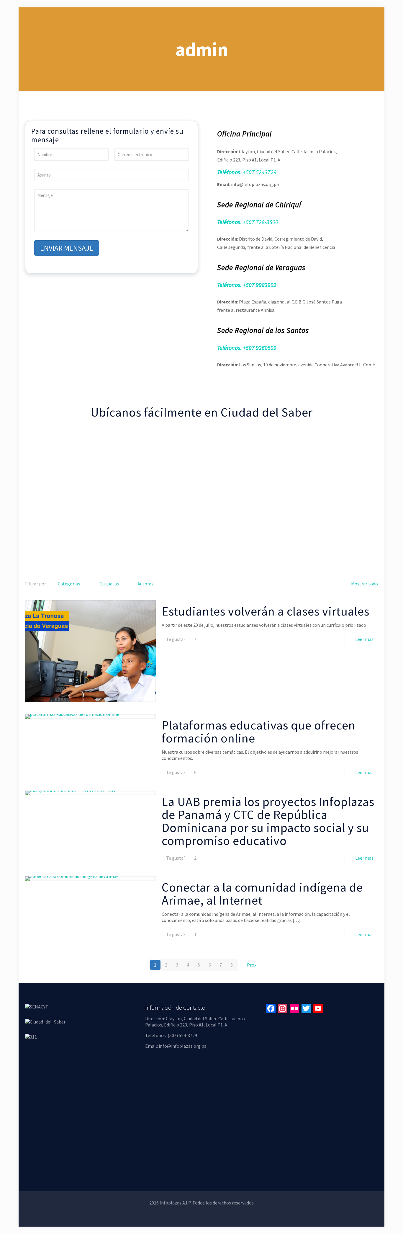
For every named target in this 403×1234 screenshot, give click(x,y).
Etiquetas (109, 584)
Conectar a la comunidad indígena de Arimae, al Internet (262, 893)
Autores (145, 584)
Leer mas (364, 639)
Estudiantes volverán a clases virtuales (265, 611)
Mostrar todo (364, 584)
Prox (251, 965)
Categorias (69, 584)
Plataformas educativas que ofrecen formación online (259, 731)
